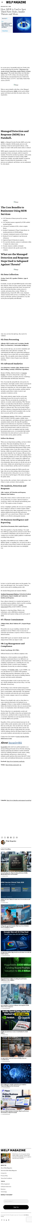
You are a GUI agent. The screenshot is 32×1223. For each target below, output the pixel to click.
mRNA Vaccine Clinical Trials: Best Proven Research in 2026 (15, 900)
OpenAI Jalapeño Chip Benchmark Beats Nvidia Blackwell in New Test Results (14, 873)
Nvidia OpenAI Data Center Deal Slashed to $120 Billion (14, 1032)
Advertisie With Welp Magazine (9, 1170)
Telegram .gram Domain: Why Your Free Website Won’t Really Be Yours (15, 926)
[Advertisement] (16, 50)
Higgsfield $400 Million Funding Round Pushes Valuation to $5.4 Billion (14, 979)
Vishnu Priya (5, 876)
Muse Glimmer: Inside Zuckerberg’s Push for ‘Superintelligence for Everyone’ (13, 1085)
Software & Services (6, 1186)
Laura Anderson (6, 929)
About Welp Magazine (6, 1168)
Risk (10, 6)
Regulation (4, 6)
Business (3, 1189)
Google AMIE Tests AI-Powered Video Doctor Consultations (14, 1059)
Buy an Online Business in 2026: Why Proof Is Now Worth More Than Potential (15, 1111)
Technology (4, 1191)
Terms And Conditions (6, 1178)
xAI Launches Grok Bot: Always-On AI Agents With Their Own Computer (15, 1006)
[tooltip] (2, 837)
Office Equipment (5, 1184)
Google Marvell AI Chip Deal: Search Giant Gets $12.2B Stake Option (16, 953)
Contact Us (3, 1173)
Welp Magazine (11, 841)
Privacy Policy (4, 1175)
